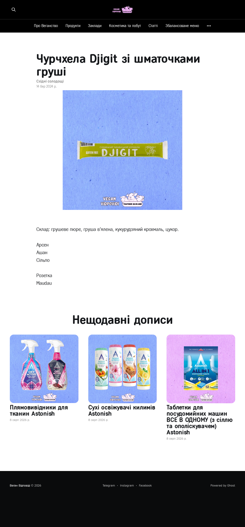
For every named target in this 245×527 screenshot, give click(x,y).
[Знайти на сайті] (13, 9)
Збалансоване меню (182, 26)
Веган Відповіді (20, 485)
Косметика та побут (125, 26)
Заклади (94, 26)
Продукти (73, 26)
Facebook (145, 485)
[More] (208, 25)
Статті (153, 26)
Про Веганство (46, 26)
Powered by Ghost (223, 485)
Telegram (109, 485)
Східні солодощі (50, 81)
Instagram (127, 485)
